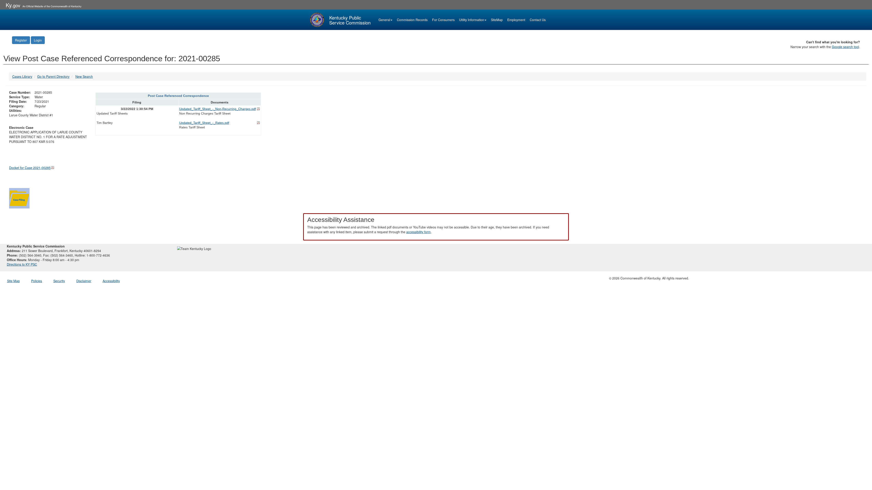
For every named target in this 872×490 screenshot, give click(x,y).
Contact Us (538, 19)
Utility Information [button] (471, 19)
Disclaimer (83, 281)
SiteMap (497, 19)
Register (21, 40)
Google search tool (845, 46)
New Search (84, 76)
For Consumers (443, 19)
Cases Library (22, 76)
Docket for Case (30, 167)
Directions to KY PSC (22, 264)
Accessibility (111, 281)
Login (38, 40)
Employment (516, 19)
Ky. (13, 5)
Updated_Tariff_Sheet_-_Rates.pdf (204, 123)
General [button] (384, 19)
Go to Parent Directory (53, 76)
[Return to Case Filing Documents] (19, 197)
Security (59, 281)
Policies (36, 281)
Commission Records (412, 19)
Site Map (13, 281)
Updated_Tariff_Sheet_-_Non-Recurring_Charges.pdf (217, 109)
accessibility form (418, 232)
